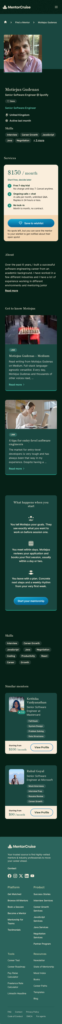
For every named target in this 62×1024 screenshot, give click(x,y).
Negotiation (23, 140)
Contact (12, 868)
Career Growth (30, 134)
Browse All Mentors (18, 900)
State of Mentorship (44, 966)
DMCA (29, 1016)
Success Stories (42, 894)
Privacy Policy (32, 1012)
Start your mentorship (31, 601)
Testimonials (14, 929)
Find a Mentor (22, 22)
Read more (11, 290)
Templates (39, 992)
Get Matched (14, 894)
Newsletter (39, 960)
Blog (36, 998)
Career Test (14, 960)
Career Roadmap (16, 966)
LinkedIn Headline (17, 993)
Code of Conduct (15, 1016)
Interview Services (43, 900)
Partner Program (42, 943)
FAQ (9, 1012)
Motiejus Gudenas (47, 22)
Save (12, 101)
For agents (41, 1016)
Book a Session (16, 906)
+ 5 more (38, 140)
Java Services (41, 927)
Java (9, 140)
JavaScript (48, 134)
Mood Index (40, 973)
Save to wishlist (33, 223)
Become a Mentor (17, 913)
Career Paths (40, 985)
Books (37, 979)
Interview (12, 134)
